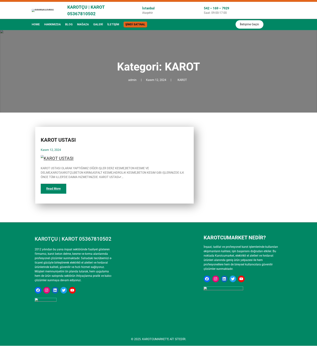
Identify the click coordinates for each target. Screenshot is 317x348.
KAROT (182, 80)
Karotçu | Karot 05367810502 (73, 239)
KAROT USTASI (58, 140)
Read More (53, 188)
